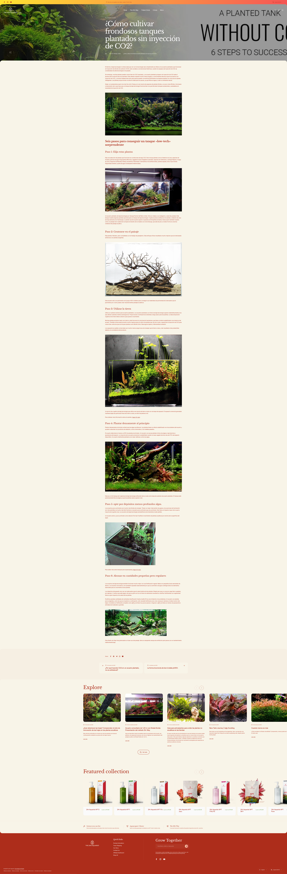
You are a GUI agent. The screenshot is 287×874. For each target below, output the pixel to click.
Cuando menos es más (259, 728)
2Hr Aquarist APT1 (123, 809)
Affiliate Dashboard (118, 852)
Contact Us (116, 850)
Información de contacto (39, 870)
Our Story (116, 848)
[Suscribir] (186, 846)
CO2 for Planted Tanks (115, 53)
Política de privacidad (15, 870)
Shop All (115, 855)
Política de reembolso (7, 870)
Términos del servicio (23, 870)
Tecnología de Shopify (19, 868)
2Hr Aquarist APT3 (92, 809)
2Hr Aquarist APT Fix (155, 809)
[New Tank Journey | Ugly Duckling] (228, 708)
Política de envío (31, 870)
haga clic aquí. (137, 569)
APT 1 (159, 603)
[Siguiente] (202, 688)
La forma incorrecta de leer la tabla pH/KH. (162, 668)
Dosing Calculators (118, 843)
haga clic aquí (136, 417)
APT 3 (133, 603)
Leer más (85, 739)
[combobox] (278, 2)
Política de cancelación (47, 870)
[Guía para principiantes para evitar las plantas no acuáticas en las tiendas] (186, 708)
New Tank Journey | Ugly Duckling (221, 728)
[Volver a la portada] (106, 53)
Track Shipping (117, 845)
